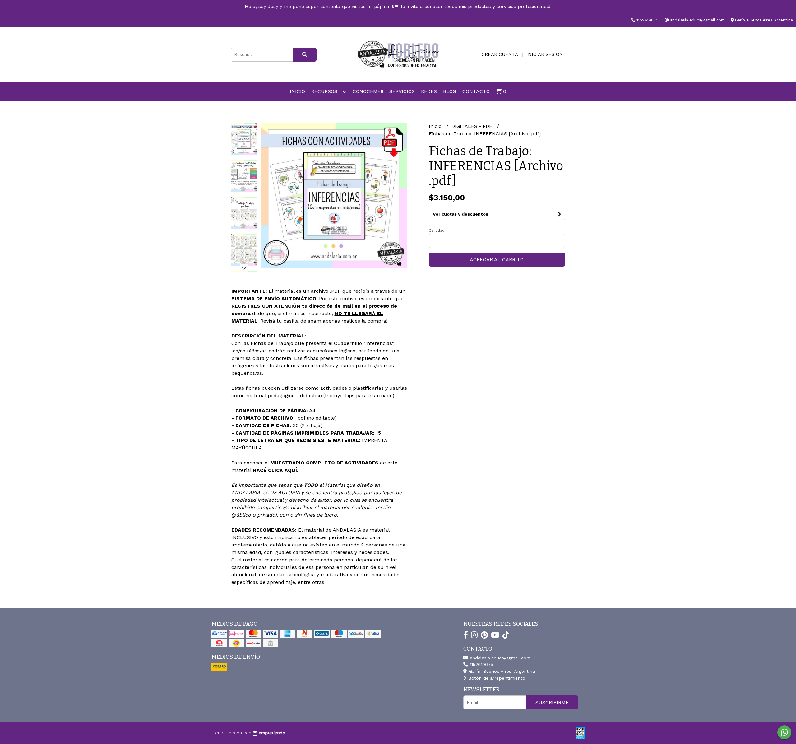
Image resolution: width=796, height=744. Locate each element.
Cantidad (436, 231)
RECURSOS (325, 91)
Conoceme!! (368, 91)
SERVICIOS (402, 91)
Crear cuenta (500, 54)
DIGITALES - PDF (472, 126)
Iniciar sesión (544, 54)
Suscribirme (552, 702)
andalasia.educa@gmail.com (499, 657)
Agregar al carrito (497, 260)
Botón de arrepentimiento (496, 678)
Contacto (476, 91)
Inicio (297, 91)
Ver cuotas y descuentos (460, 214)
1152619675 (480, 664)
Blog (449, 91)
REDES (429, 91)
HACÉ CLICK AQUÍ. (275, 470)
